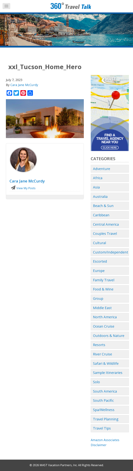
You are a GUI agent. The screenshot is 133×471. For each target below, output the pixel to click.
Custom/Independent (110, 252)
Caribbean (101, 215)
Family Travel (103, 280)
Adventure (101, 168)
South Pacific (103, 400)
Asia (96, 187)
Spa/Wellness (103, 409)
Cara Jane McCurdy (24, 85)
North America (105, 317)
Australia (100, 196)
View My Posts (26, 188)
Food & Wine (103, 289)
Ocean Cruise (103, 326)
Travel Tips (102, 428)
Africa (97, 178)
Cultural (99, 243)
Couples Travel (105, 233)
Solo (96, 382)
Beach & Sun (103, 205)
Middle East (102, 307)
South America (105, 391)
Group (98, 298)
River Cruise (102, 354)
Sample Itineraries (107, 372)
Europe (99, 270)
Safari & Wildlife (106, 363)
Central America (106, 224)
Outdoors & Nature (108, 335)
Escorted (100, 261)
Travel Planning (105, 419)
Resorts (99, 344)
